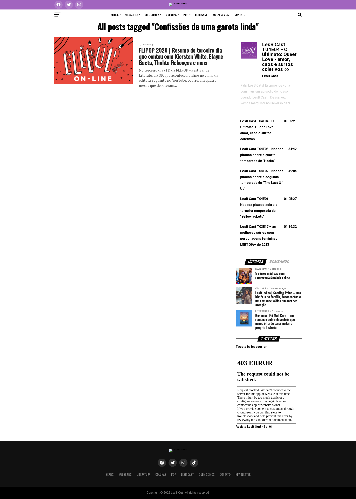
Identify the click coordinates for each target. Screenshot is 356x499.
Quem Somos (221, 14)
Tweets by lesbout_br (251, 347)
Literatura (152, 14)
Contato (239, 14)
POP (185, 14)
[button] (269, 130)
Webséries (131, 14)
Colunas (171, 14)
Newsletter (243, 474)
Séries (114, 14)
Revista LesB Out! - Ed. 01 (254, 427)
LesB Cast (201, 14)
